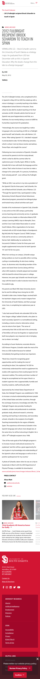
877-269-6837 (6, 574)
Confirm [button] (18, 675)
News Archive (10, 27)
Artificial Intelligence (12, 606)
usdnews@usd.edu (13, 483)
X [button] (37, 659)
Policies (7, 616)
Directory (8, 613)
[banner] (18, 521)
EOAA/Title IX (9, 640)
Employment (9, 610)
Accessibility (9, 630)
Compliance (9, 633)
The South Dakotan (8, 10)
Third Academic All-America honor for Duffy (16, 526)
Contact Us (5, 578)
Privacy (7, 636)
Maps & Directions (8, 582)
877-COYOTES (6, 572)
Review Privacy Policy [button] (18, 668)
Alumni (7, 603)
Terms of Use (9, 643)
